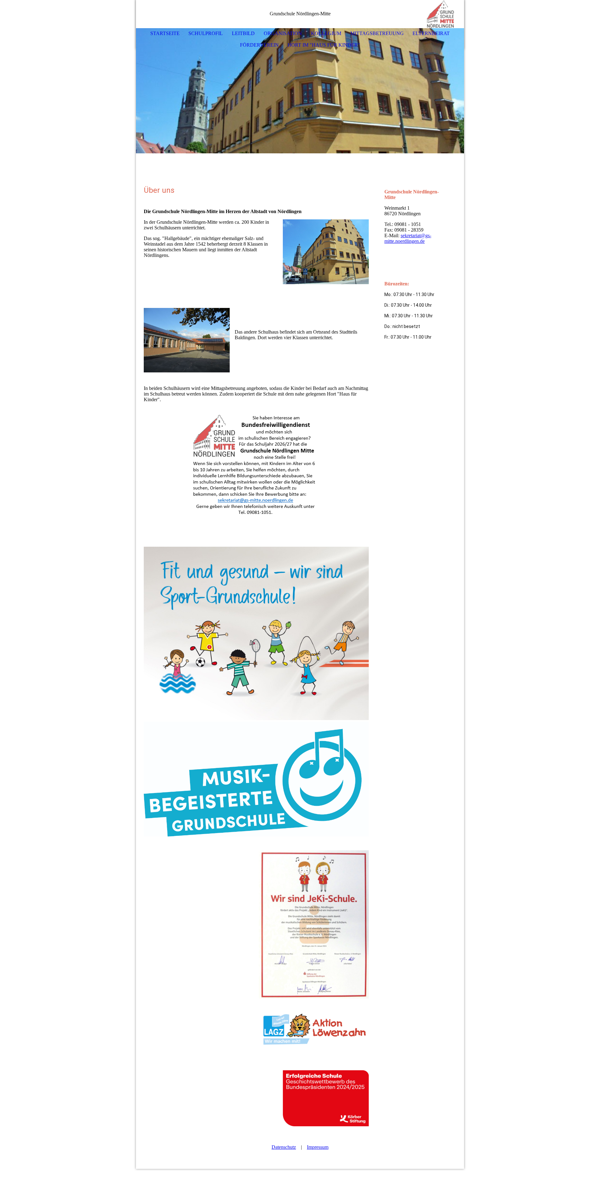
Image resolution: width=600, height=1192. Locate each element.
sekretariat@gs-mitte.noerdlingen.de (407, 238)
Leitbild (243, 33)
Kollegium (326, 33)
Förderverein (259, 45)
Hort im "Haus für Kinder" (324, 45)
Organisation (283, 33)
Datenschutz (284, 1147)
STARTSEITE (165, 33)
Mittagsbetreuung (377, 33)
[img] (440, 14)
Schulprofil (205, 33)
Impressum (317, 1147)
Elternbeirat (431, 33)
